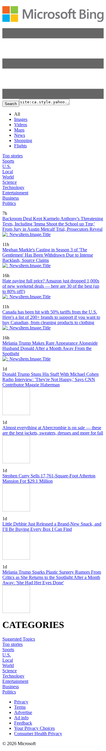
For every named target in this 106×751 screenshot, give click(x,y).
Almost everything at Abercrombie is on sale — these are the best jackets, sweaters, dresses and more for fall (52, 430)
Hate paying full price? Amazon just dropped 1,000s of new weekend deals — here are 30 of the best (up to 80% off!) (50, 286)
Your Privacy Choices (34, 728)
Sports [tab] (8, 161)
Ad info (21, 717)
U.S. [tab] (6, 166)
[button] (53, 97)
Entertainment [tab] (15, 192)
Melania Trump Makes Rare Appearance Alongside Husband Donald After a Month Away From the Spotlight (50, 348)
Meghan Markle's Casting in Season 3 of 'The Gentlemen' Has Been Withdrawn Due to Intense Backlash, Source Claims (47, 255)
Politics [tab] (9, 203)
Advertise (23, 712)
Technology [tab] (13, 187)
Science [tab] (9, 182)
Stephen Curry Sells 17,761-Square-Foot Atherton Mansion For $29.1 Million (48, 478)
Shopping (23, 140)
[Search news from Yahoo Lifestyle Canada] (13, 209)
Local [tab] (7, 171)
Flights (20, 145)
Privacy (21, 701)
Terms (20, 707)
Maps (19, 129)
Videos (20, 124)
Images (20, 119)
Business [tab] (10, 198)
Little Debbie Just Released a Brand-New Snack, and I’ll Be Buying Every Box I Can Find (51, 526)
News (19, 135)
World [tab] (8, 176)
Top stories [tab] (12, 155)
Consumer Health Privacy (38, 733)
